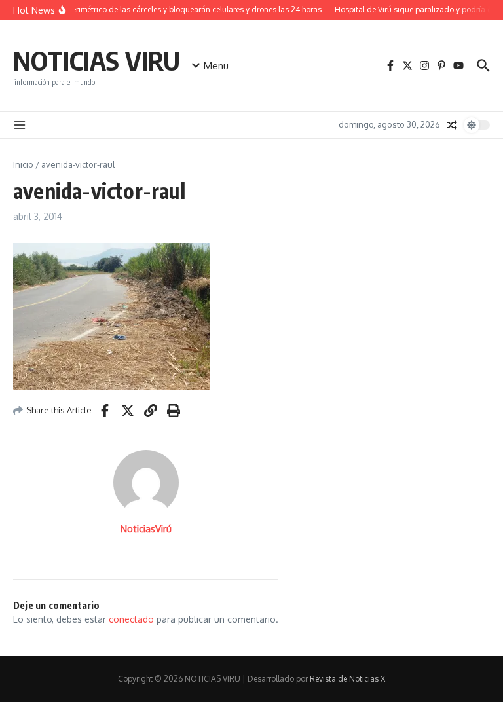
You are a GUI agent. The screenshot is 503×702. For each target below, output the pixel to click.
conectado (131, 619)
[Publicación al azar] (452, 125)
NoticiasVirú (146, 529)
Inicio (23, 164)
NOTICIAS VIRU (96, 60)
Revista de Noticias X (347, 679)
